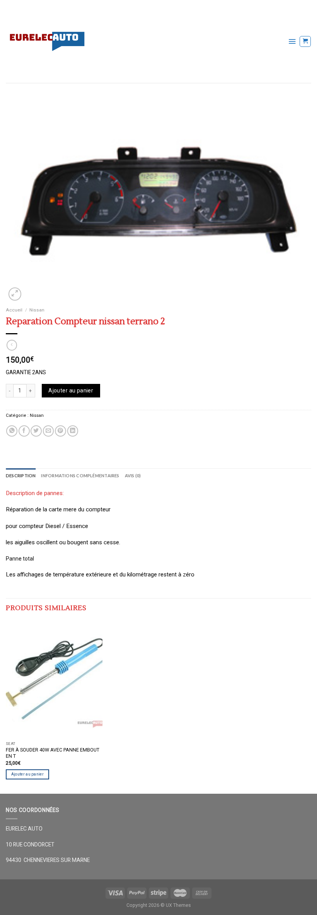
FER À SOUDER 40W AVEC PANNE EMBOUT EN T (52, 753)
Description (21, 475)
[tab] (21, 475)
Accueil (14, 310)
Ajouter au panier (70, 390)
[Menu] (292, 41)
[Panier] (305, 41)
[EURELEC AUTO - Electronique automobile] (141, 41)
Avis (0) (133, 475)
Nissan (36, 310)
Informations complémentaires (80, 475)
